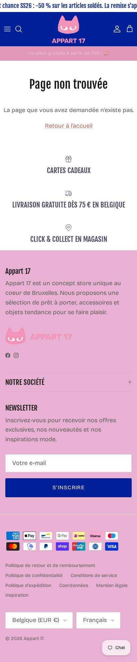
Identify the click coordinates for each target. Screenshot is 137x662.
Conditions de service (93, 575)
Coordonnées (73, 585)
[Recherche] (22, 29)
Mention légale (112, 585)
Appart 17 (34, 638)
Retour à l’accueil (68, 125)
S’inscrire (68, 487)
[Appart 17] (68, 29)
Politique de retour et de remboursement (50, 565)
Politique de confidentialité (34, 575)
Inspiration (16, 595)
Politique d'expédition (28, 585)
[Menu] (7, 29)
